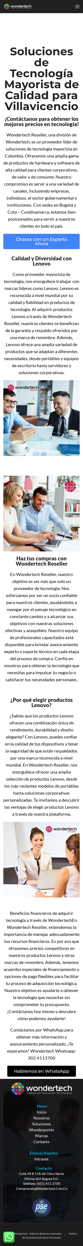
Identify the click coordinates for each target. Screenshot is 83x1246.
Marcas (41, 1135)
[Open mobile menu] (77, 6)
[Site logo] (17, 6)
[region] (41, 1151)
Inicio (41, 1112)
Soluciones (41, 1123)
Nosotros (41, 1118)
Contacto (41, 1141)
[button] (41, 241)
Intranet (41, 1159)
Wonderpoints (41, 1129)
